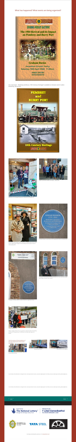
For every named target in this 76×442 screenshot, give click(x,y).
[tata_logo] (38, 424)
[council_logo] (18, 424)
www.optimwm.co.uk (45, 434)
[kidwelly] (58, 424)
